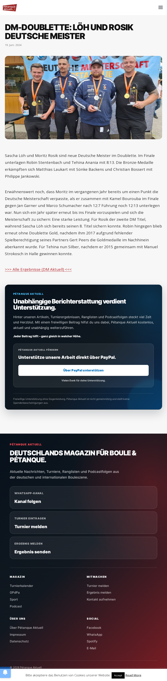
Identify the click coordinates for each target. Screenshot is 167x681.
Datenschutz (19, 641)
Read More (133, 675)
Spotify (92, 641)
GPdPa (15, 592)
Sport (14, 599)
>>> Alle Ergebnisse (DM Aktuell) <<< (38, 269)
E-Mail (91, 648)
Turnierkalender (21, 586)
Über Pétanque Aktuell (26, 628)
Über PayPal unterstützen (83, 370)
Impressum (18, 634)
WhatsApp (94, 634)
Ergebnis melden (99, 592)
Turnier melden (98, 586)
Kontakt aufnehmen (101, 599)
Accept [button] (118, 675)
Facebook (94, 628)
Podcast (16, 606)
